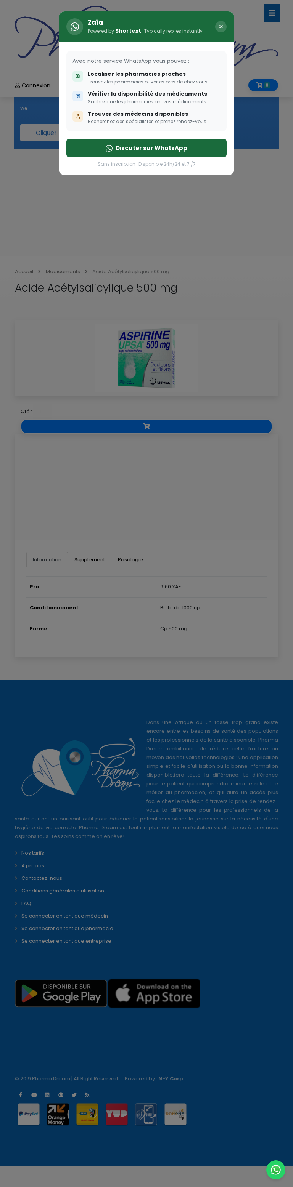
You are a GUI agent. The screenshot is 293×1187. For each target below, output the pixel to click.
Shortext (128, 31)
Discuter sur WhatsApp (151, 148)
